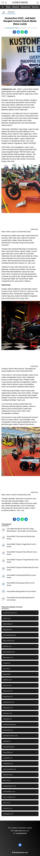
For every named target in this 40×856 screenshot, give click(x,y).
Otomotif (11, 12)
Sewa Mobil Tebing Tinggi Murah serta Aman (21, 545)
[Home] (2, 7)
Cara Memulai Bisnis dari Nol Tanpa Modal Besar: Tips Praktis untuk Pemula (22, 530)
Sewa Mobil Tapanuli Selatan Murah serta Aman (22, 568)
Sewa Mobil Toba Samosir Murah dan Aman (21, 537)
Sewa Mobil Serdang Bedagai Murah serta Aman (20, 599)
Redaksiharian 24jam (12, 28)
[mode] (6, 2)
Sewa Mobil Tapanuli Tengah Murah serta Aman (22, 561)
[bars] (37, 2)
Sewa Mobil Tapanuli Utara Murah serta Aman (22, 553)
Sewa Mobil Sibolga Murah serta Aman (21, 591)
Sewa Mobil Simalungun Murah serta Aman (21, 584)
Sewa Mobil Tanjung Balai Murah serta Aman (21, 576)
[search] (2, 2)
